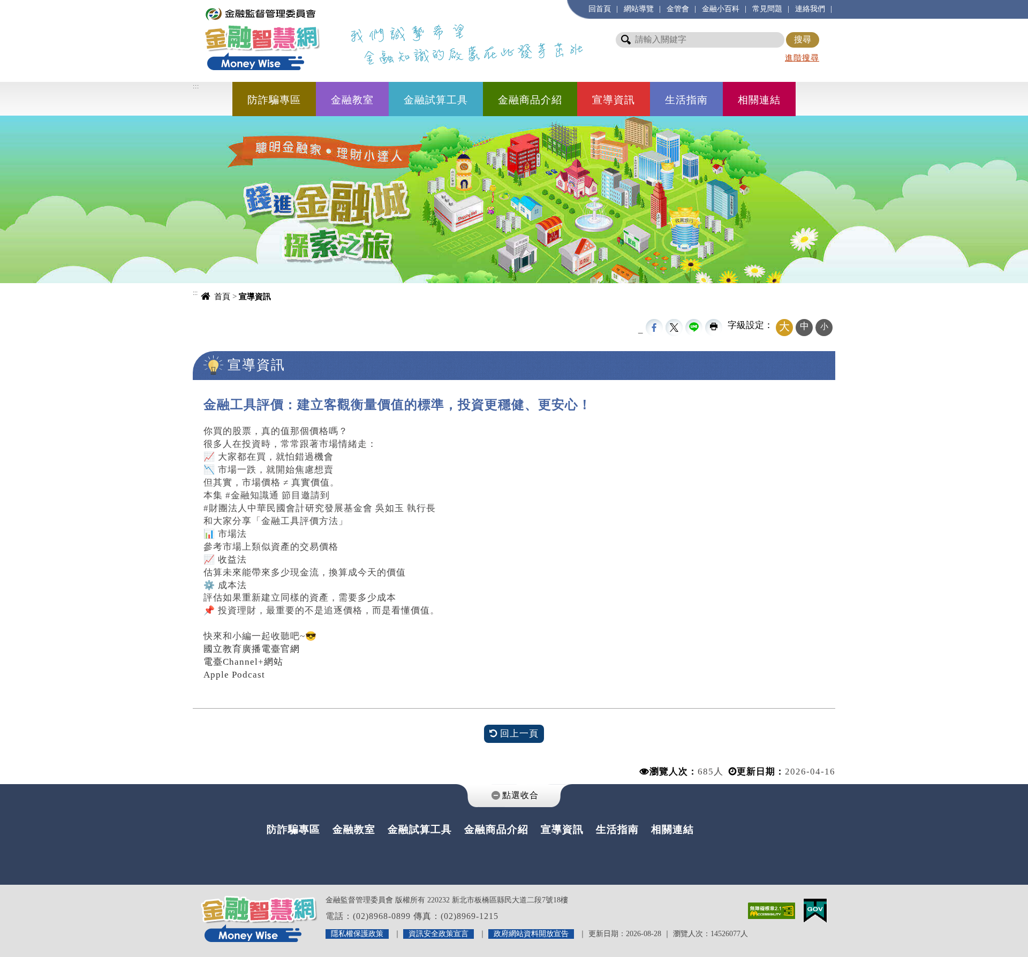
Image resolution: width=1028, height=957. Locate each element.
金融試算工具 (436, 99)
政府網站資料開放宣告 (531, 933)
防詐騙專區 (274, 99)
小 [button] (824, 326)
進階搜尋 (802, 57)
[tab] (514, 795)
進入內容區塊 (27, 5)
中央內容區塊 (222, 386)
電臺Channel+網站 (243, 662)
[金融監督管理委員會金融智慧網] (261, 38)
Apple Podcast (234, 675)
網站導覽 (639, 8)
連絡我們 (810, 8)
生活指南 (686, 99)
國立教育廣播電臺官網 (251, 649)
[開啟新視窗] (771, 909)
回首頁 (599, 8)
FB (654, 327)
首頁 (222, 296)
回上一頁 (518, 733)
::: (198, 5)
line (693, 327)
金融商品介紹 (530, 99)
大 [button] (784, 326)
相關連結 (759, 99)
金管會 (678, 8)
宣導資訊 (613, 99)
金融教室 (352, 99)
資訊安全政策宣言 (438, 933)
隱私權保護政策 (357, 933)
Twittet (674, 327)
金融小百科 (720, 8)
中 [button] (804, 326)
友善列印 (713, 327)
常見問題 (767, 8)
